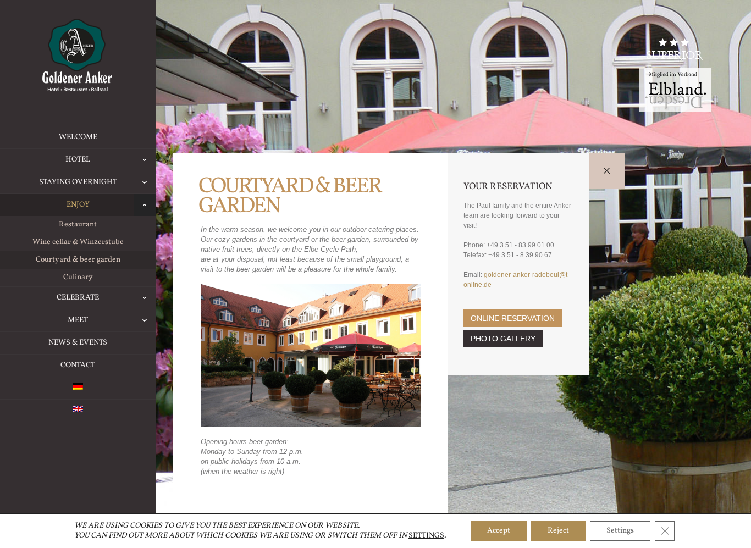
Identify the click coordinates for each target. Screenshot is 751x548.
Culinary (78, 277)
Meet (78, 320)
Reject (558, 530)
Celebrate (78, 297)
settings (426, 536)
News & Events (77, 342)
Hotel (77, 159)
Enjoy (78, 205)
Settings (620, 530)
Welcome (78, 137)
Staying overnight (78, 182)
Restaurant (78, 224)
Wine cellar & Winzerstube (78, 242)
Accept (498, 530)
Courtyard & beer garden (78, 259)
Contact (77, 365)
